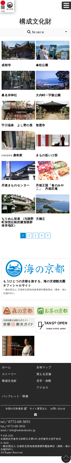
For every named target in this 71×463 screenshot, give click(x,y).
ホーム (6, 367)
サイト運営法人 (38, 408)
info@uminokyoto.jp (22, 430)
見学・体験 (43, 380)
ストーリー (9, 374)
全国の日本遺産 (15, 408)
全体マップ (43, 367)
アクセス (42, 387)
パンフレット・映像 (15, 396)
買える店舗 (43, 374)
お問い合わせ (57, 408)
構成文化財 (9, 380)
